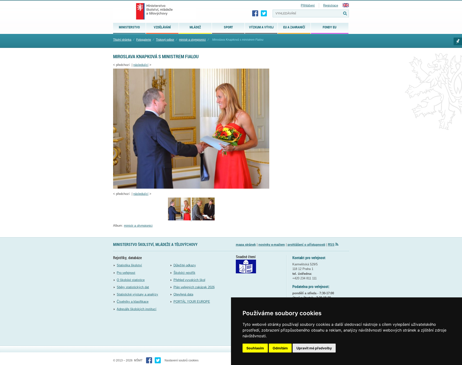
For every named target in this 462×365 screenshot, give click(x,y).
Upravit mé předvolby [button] (314, 348)
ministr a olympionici (192, 39)
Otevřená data (183, 294)
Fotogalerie (143, 39)
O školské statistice (131, 280)
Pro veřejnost (126, 273)
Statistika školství (129, 265)
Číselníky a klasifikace (132, 301)
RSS (331, 244)
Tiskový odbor (165, 39)
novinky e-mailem (271, 244)
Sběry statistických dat (133, 287)
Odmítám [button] (280, 348)
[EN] (346, 6)
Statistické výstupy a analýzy (137, 294)
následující (140, 65)
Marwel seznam (458, 41)
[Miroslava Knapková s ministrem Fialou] (191, 187)
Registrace (330, 5)
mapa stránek (246, 244)
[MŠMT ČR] (154, 11)
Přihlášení (308, 5)
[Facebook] (255, 13)
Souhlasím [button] (255, 348)
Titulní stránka (122, 39)
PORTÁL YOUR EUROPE (191, 301)
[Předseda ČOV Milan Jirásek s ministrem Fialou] (203, 219)
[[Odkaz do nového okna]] (246, 272)
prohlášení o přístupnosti (306, 244)
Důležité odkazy (184, 265)
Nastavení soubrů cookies (182, 360)
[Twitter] (264, 13)
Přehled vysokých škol (189, 280)
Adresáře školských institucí (136, 309)
